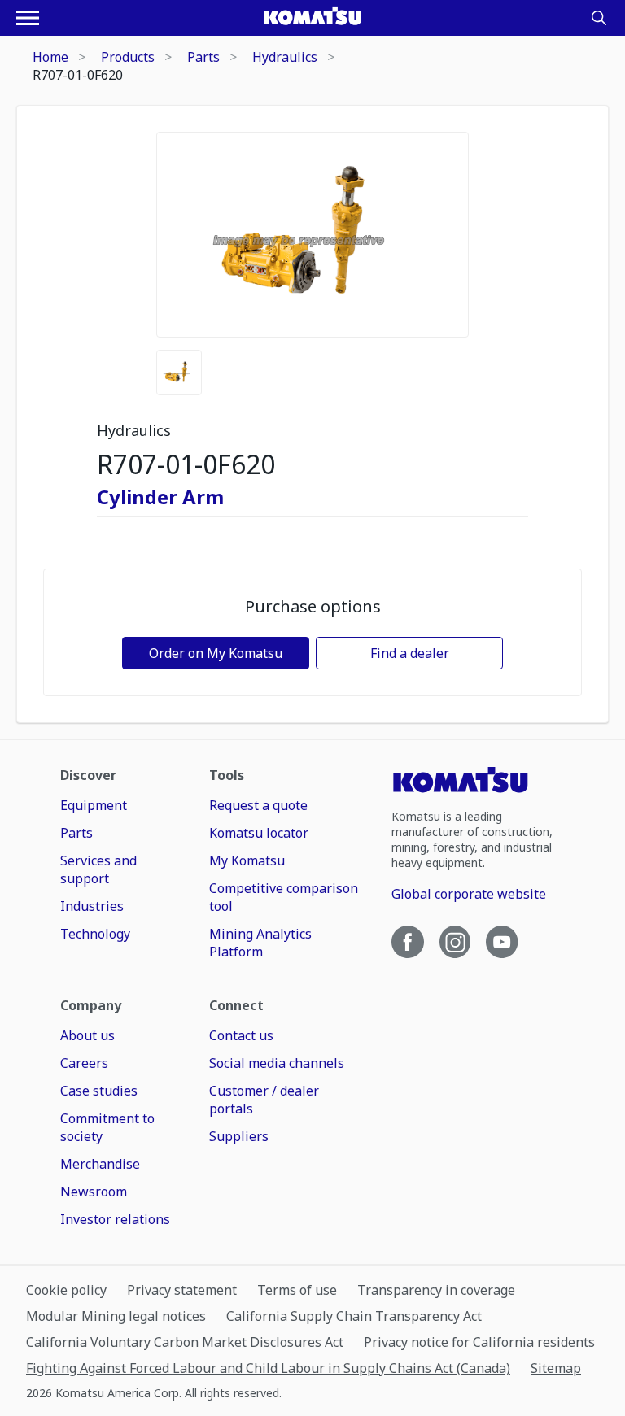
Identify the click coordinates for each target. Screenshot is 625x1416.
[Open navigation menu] (27, 18)
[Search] (599, 18)
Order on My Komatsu (215, 653)
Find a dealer (409, 653)
